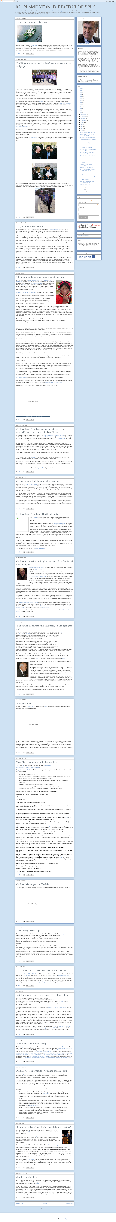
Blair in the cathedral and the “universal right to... (87, 182)
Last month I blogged (21, 377)
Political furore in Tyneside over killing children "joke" (42, 1070)
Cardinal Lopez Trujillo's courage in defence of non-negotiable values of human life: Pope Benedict (41, 430)
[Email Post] (24, 53)
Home (45, 1203)
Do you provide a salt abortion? (31, 226)
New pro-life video (25, 703)
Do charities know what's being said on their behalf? (41, 970)
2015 (81, 98)
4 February (31, 1159)
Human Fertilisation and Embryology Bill (26, 889)
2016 (81, 96)
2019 (81, 90)
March (82, 187)
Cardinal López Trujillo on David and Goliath (38, 513)
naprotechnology (25, 505)
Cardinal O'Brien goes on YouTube (32, 884)
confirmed (41, 101)
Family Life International (55, 229)
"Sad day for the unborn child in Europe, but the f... (87, 156)
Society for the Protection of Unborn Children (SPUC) (52, 11)
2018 (81, 92)
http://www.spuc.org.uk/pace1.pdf (43, 1051)
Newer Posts (20, 1203)
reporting (32, 457)
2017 (81, 94)
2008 (81, 112)
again (24, 1145)
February (83, 189)
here (25, 385)
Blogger (66, 1218)
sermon (24, 284)
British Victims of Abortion (64, 103)
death (35, 517)
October (83, 118)
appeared (40, 468)
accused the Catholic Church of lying (57, 1007)
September (83, 120)
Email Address (88, 202)
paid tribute (47, 437)
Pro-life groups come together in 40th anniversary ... (87, 135)
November (83, 116)
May (82, 128)
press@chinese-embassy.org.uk (53, 382)
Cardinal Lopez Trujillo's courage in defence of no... (88, 143)
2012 (81, 104)
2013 (81, 102)
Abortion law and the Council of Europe (62, 1050)
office (24, 765)
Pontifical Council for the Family (38, 576)
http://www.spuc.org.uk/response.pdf (39, 1056)
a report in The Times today (30, 484)
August (82, 122)
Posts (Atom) (48, 1209)
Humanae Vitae (52, 583)
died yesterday (38, 569)
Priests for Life (29, 706)
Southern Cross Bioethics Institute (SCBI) (26, 1053)
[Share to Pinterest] (33, 54)
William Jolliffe (33, 45)
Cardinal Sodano (61, 438)
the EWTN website (40, 548)
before (60, 857)
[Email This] (27, 54)
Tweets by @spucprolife (83, 235)
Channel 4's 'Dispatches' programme (25, 292)
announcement (46, 1093)
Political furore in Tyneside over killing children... (87, 178)
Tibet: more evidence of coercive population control (40, 276)
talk (29, 1131)
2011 (81, 106)
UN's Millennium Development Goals (48, 1136)
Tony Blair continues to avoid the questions (36, 762)
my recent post (25, 1046)
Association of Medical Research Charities (27, 973)
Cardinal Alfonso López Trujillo (36, 567)
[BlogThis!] (28, 54)
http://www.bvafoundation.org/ (23, 126)
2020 (81, 88)
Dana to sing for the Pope (28, 930)
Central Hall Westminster (59, 523)
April (82, 130)
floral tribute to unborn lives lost (31, 21)
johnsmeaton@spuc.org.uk (84, 43)
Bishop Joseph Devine (36, 283)
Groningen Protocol (34, 1105)
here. (37, 658)
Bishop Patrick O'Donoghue (43, 605)
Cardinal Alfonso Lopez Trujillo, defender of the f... (87, 153)
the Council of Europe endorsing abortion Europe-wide (55, 1046)
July (82, 124)
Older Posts (69, 1203)
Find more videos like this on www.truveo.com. (33, 416)
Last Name (81, 212)
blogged (28, 975)
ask (19, 826)
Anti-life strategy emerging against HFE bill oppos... (86, 173)
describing (34, 1136)
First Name (81, 207)
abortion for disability (26, 1177)
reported (24, 1074)
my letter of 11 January (52, 1145)
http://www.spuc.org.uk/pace (64, 1057)
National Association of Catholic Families (54, 435)
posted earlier (45, 607)
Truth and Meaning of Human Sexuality (28, 602)
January (83, 191)
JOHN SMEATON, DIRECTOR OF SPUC (56, 6)
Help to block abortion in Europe (32, 1043)
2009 (81, 110)
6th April (28, 633)
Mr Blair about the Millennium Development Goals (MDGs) (35, 826)
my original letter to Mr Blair (24, 770)
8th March (20, 633)
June (82, 126)
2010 (81, 108)
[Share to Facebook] (31, 54)
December (83, 114)
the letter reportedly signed (40, 982)
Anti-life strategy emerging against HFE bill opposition (42, 994)
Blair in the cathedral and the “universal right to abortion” (43, 1127)
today (62, 1001)
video (46, 706)
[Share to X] (30, 54)
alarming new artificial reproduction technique (38, 480)
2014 (81, 100)
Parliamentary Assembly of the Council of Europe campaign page (41, 1057)
